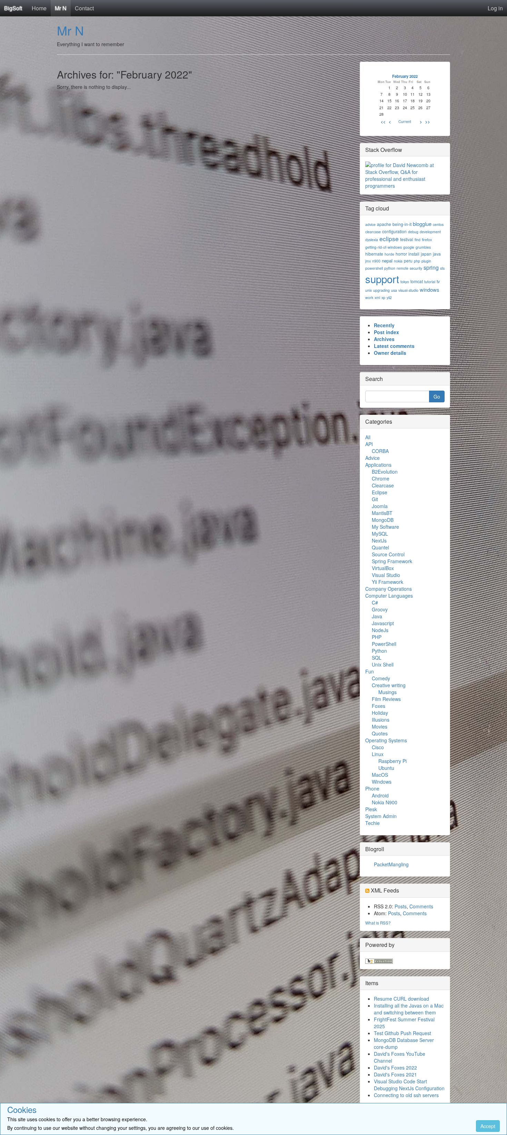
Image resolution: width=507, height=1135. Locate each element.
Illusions (380, 719)
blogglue (422, 223)
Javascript (383, 623)
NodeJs (380, 630)
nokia (398, 261)
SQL (376, 657)
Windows (381, 781)
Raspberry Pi (392, 760)
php (417, 261)
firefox (427, 239)
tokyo (404, 281)
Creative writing (389, 685)
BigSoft (13, 8)
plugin (426, 261)
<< (383, 121)
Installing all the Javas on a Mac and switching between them (409, 1009)
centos (438, 224)
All (367, 437)
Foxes (378, 705)
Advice (372, 457)
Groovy (380, 609)
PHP (376, 636)
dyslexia (371, 239)
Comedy (381, 678)
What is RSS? (378, 923)
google (408, 247)
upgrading (381, 290)
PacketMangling (391, 864)
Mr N (61, 8)
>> (427, 121)
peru (408, 261)
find (417, 239)
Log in (495, 8)
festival (406, 239)
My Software (385, 526)
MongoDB (383, 519)
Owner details (390, 352)
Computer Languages (389, 595)
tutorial (429, 281)
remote (402, 268)
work (369, 297)
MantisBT (382, 512)
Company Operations (388, 588)
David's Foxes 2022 (395, 1067)
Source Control (388, 554)
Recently (384, 325)
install (413, 254)
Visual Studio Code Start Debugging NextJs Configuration (409, 1085)
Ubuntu (386, 767)
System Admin (381, 816)
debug (413, 231)
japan (426, 254)
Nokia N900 (384, 802)
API (369, 444)
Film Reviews (386, 698)
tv (438, 281)
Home (39, 8)
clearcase (373, 231)
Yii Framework (387, 581)
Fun (369, 671)
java (437, 254)
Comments (421, 906)
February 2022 (405, 76)
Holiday (380, 712)
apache (384, 224)
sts (442, 268)
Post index (386, 332)
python (389, 268)
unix (368, 290)
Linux (378, 754)
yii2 (389, 297)
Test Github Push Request (402, 1033)
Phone (372, 788)
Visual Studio (386, 574)
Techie (372, 822)
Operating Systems (386, 740)
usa (394, 290)
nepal (387, 260)
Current (404, 121)
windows (429, 289)
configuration (394, 231)
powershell (374, 268)
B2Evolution (385, 471)
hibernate (374, 254)
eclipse (389, 238)
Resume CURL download (401, 998)
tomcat (416, 281)
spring (431, 267)
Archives (384, 339)
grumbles (423, 247)
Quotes (380, 733)
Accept (487, 1126)
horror (401, 254)
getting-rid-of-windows (383, 247)
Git (375, 499)
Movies (379, 726)
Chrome (380, 478)
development (430, 231)
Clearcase (383, 485)
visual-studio (408, 290)
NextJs (379, 540)
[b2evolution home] (379, 960)
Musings (387, 692)
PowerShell (384, 643)
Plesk (371, 809)
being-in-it (401, 224)
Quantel (380, 547)
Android (380, 795)
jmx (368, 261)
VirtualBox (383, 568)
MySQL (380, 533)
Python (379, 650)
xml (377, 297)
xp (383, 297)
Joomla (380, 506)
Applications (378, 464)
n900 (376, 261)
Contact (84, 8)
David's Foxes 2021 (395, 1074)
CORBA (380, 450)
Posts (401, 906)
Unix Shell (383, 664)
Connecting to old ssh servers (406, 1095)
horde (389, 254)
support (382, 278)
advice (370, 224)
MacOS (380, 774)
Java (377, 616)
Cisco (378, 747)
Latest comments (394, 345)
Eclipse (379, 492)
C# (375, 602)
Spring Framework (392, 561)
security (416, 268)
